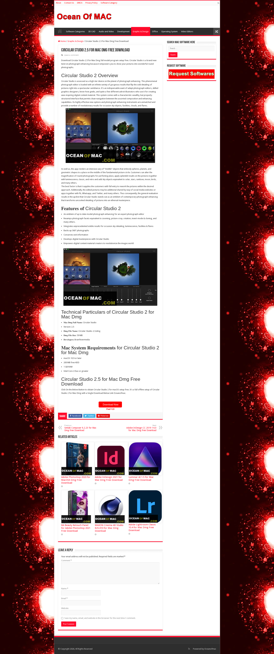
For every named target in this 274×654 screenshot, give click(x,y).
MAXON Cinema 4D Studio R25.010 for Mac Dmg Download (109, 528)
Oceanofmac (210, 649)
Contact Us (69, 3)
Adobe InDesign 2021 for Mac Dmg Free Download (109, 478)
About (58, 3)
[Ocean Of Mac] (84, 16)
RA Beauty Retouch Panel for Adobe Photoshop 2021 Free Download (75, 528)
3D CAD (91, 31)
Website (64, 608)
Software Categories (75, 31)
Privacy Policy (91, 3)
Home (60, 31)
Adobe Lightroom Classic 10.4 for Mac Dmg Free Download (142, 527)
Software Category (109, 3)
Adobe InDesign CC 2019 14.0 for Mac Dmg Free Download (141, 428)
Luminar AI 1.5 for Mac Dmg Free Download (141, 478)
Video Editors (187, 31)
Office (155, 31)
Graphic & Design (141, 31)
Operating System (169, 31)
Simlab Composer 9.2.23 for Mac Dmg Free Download (80, 428)
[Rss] (218, 3)
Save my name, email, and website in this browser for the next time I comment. (100, 618)
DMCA (79, 3)
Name (64, 588)
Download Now (110, 404)
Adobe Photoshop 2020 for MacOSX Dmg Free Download (75, 480)
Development (123, 31)
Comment (66, 560)
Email (64, 598)
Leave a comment (71, 55)
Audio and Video (106, 31)
